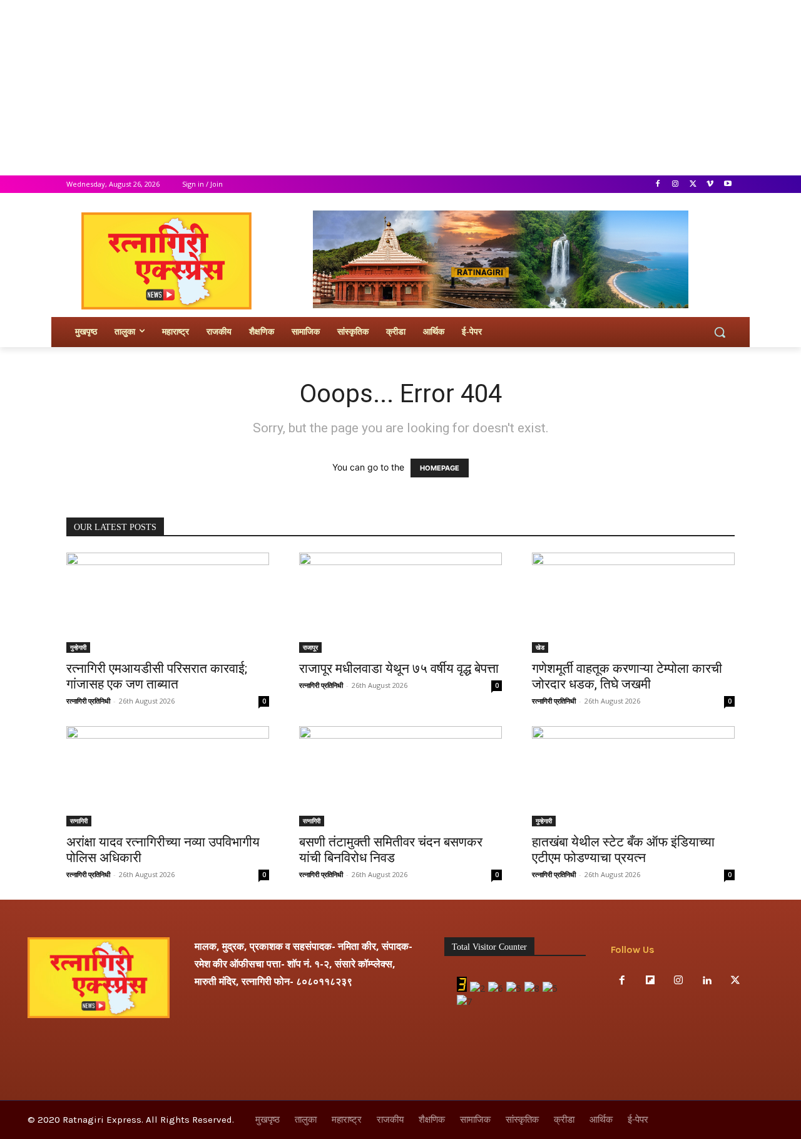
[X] (693, 184)
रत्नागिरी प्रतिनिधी (88, 700)
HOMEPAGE (439, 468)
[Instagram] (675, 184)
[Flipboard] (650, 981)
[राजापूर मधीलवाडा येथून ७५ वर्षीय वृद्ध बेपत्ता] (400, 603)
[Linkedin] (707, 981)
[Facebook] (658, 184)
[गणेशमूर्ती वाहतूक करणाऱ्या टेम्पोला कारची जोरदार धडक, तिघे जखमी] (633, 603)
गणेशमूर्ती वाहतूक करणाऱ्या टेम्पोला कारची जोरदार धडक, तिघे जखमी (627, 676)
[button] (720, 332)
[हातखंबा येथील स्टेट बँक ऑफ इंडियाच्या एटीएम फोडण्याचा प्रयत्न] (633, 776)
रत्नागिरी (79, 820)
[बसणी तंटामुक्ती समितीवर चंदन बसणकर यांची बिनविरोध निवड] (400, 776)
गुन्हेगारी (78, 647)
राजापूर (310, 647)
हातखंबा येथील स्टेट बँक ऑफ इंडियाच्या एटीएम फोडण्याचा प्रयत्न (623, 850)
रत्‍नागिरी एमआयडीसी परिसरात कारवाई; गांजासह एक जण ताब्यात (156, 676)
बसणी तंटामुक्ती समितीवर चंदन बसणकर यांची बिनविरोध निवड (390, 850)
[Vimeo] (710, 184)
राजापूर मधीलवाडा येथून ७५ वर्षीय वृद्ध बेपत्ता (399, 668)
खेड (540, 647)
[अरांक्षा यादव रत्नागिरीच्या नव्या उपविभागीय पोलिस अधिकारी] (167, 776)
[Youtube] (727, 184)
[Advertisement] (375, 87)
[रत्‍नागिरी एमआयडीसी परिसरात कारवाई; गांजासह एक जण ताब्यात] (167, 603)
